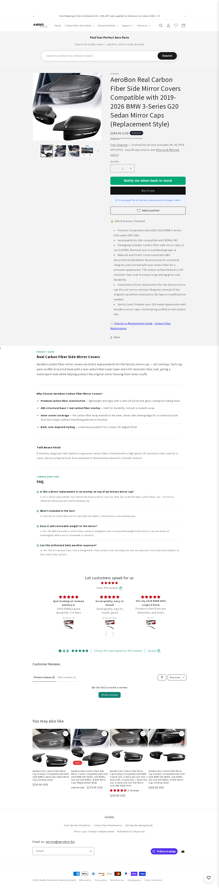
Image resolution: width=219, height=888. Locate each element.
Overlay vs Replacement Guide (133, 323)
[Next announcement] (185, 16)
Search (167, 55)
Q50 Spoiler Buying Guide (139, 825)
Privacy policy (101, 880)
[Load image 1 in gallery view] (47, 151)
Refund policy (85, 880)
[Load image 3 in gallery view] (74, 151)
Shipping (114, 138)
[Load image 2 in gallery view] (60, 151)
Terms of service (117, 880)
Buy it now (148, 190)
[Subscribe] (90, 851)
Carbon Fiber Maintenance (108, 825)
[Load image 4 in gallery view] (87, 151)
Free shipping (119, 145)
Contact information (153, 880)
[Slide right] (98, 151)
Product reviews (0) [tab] (44, 677)
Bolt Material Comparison (131, 831)
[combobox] (109, 56)
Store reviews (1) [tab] (67, 677)
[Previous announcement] (33, 16)
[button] (79, 25)
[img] (109, 583)
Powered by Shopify (67, 880)
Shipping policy (134, 880)
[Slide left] (36, 151)
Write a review (109, 695)
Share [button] (117, 337)
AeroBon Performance (49, 880)
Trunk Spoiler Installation (77, 825)
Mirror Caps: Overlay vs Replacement (94, 831)
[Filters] (162, 677)
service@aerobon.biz (60, 842)
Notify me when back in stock (148, 181)
